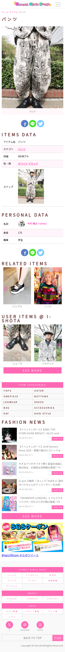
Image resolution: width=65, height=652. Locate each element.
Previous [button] (6, 289)
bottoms (41, 396)
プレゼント (12, 586)
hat (6, 413)
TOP (58, 638)
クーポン (32, 580)
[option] (32, 70)
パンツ (21, 149)
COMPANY (33, 598)
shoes (39, 402)
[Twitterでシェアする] (40, 123)
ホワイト (23, 163)
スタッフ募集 (32, 611)
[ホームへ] (32, 4)
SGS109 (12, 598)
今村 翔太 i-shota (36, 223)
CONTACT (53, 598)
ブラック (33, 163)
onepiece (11, 396)
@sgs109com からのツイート (20, 555)
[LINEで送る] (32, 123)
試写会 (52, 575)
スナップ (12, 580)
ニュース (11, 575)
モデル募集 (12, 611)
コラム (11, 616)
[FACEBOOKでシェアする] (24, 123)
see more (32, 370)
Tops (7, 390)
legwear (11, 402)
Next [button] (59, 289)
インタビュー (32, 575)
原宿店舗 (53, 580)
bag (7, 407)
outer (39, 390)
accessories (44, 407)
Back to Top (33, 638)
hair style (42, 413)
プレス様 (53, 611)
